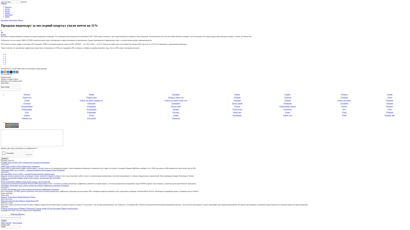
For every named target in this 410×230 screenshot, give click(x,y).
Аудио (10, 197)
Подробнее (46, 162)
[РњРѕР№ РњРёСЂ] (8, 72)
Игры (33, 201)
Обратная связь (6, 201)
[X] (11, 72)
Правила (22, 201)
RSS (37, 201)
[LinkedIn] (14, 72)
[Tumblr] (17, 72)
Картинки (26, 197)
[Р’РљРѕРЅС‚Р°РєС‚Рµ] (2, 72)
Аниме (28, 201)
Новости (4, 197)
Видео (15, 197)
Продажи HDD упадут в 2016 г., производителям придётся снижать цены (27, 174)
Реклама (15, 201)
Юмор (33, 197)
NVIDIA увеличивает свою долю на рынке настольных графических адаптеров (30, 189)
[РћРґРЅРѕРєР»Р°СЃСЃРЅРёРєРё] (5, 72)
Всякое (3, 34)
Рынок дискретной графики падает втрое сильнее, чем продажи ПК (25, 182)
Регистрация (17, 223)
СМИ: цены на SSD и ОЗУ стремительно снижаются (20, 166)
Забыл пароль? (6, 223)
